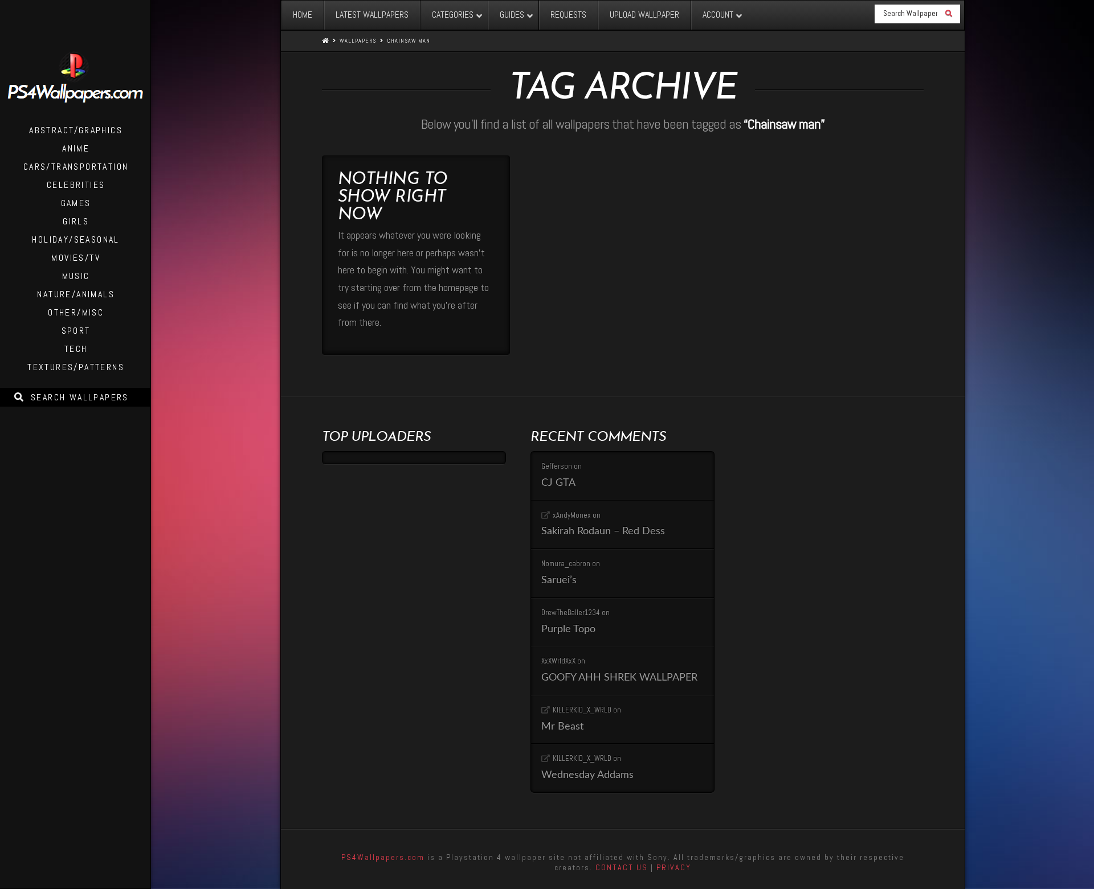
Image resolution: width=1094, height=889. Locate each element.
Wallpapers (358, 40)
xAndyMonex (572, 515)
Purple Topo (568, 629)
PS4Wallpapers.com (382, 857)
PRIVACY (673, 867)
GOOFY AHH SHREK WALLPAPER (619, 677)
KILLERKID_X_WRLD (582, 710)
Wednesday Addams (587, 775)
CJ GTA (558, 482)
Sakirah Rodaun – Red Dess (603, 531)
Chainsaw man (408, 40)
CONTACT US (621, 867)
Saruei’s (559, 580)
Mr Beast (562, 726)
